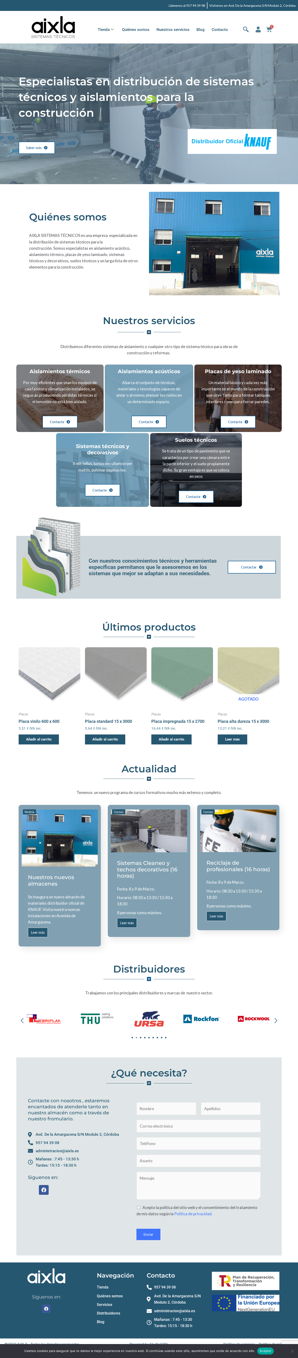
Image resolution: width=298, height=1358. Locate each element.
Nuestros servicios (173, 29)
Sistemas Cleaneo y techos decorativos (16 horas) (147, 869)
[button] (22, 1020)
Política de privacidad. (193, 1213)
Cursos (118, 812)
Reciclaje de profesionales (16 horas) (238, 866)
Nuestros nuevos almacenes (51, 880)
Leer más (232, 739)
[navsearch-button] (246, 29)
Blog (200, 29)
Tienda (104, 29)
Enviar (148, 1234)
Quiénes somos (135, 29)
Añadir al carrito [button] (38, 739)
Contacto (220, 29)
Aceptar (265, 1351)
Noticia (29, 812)
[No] (292, 1351)
